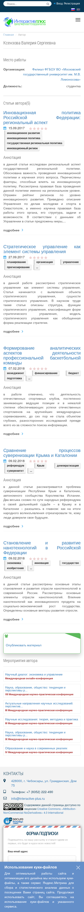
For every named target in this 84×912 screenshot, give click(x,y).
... (37, 267)
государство (70, 563)
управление (71, 262)
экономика (14, 563)
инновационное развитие (23, 133)
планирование (16, 262)
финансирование (46, 373)
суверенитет (15, 471)
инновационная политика (23, 138)
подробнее (11, 230)
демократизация (68, 465)
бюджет (73, 373)
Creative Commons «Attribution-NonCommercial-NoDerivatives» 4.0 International (39, 810)
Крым (40, 465)
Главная (8, 34)
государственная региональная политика (34, 143)
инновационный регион (22, 148)
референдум (15, 465)
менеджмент (15, 373)
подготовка (14, 378)
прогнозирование (18, 267)
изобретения (15, 568)
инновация (41, 563)
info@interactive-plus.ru (28, 798)
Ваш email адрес (18, 851)
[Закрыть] (78, 867)
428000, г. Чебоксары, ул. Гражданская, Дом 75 (44, 782)
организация (44, 262)
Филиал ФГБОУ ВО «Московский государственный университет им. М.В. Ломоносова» (52, 74)
